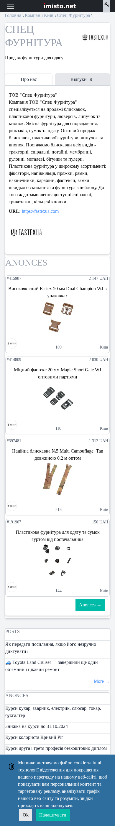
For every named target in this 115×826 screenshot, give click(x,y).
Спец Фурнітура (73, 15)
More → (102, 681)
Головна (13, 15)
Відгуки (81, 79)
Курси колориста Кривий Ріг (34, 737)
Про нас (29, 79)
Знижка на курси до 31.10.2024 (36, 726)
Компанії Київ (39, 15)
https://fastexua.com (40, 211)
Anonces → (90, 604)
